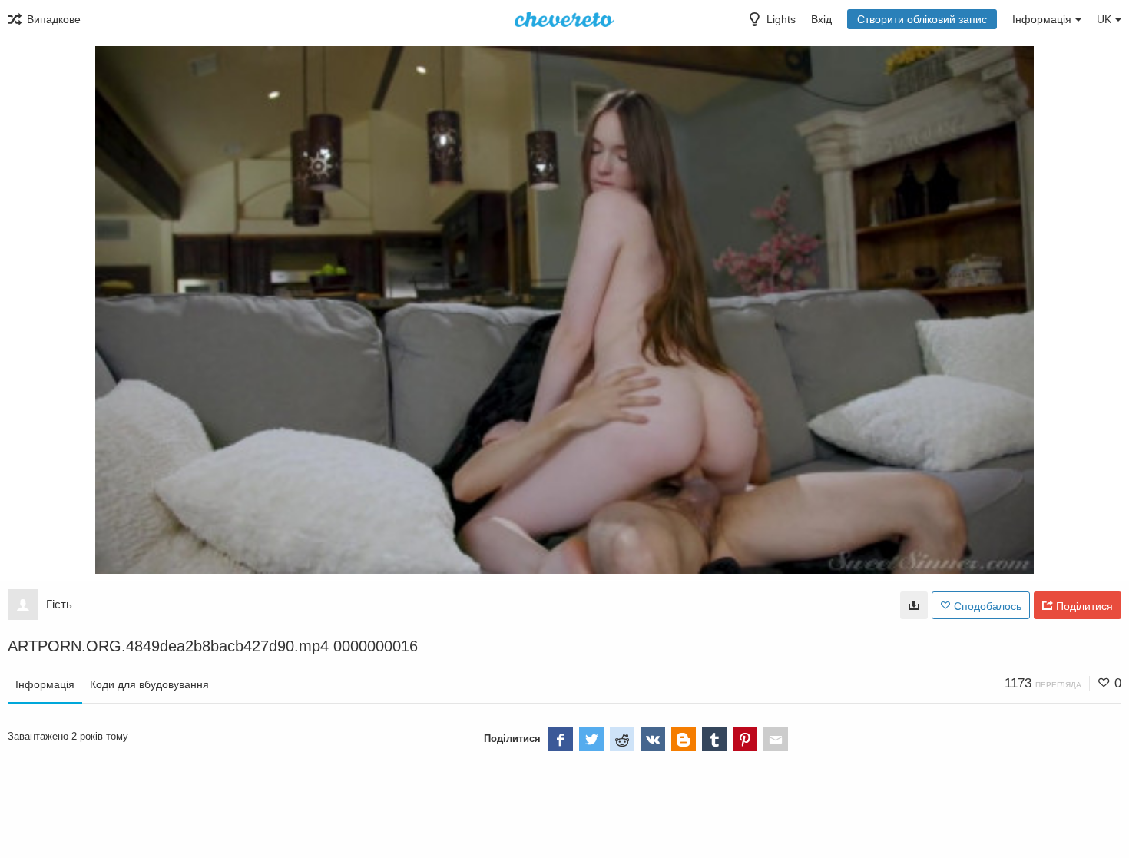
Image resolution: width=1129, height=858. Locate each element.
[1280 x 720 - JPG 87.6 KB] (914, 605)
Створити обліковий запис (922, 19)
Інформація (44, 684)
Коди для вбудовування (149, 684)
